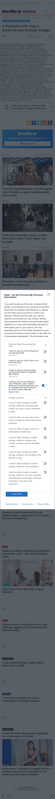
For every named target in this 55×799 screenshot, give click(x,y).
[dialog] (27, 399)
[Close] (49, 295)
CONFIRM (16, 494)
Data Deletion (12, 504)
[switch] (44, 351)
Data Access (27, 504)
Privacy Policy (43, 504)
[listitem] (27, 345)
